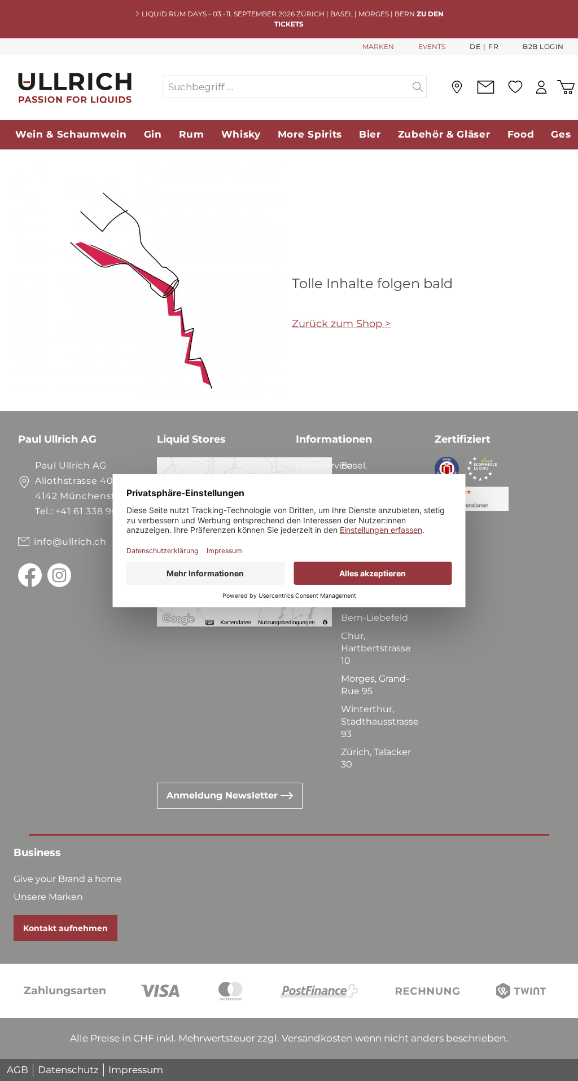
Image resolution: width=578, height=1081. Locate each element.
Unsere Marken (48, 897)
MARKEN (378, 46)
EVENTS (431, 46)
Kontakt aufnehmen (65, 928)
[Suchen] (418, 87)
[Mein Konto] (541, 87)
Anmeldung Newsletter (224, 795)
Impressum (135, 1069)
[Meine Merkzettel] (515, 87)
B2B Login (543, 46)
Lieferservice (324, 465)
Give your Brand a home (68, 878)
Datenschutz (68, 1069)
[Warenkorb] (565, 87)
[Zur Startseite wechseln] (80, 87)
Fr (493, 46)
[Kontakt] (485, 87)
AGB (17, 1069)
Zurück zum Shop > (341, 323)
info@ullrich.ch (70, 541)
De (475, 46)
